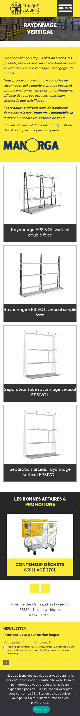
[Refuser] (74, 693)
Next (66, 537)
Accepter (41, 709)
